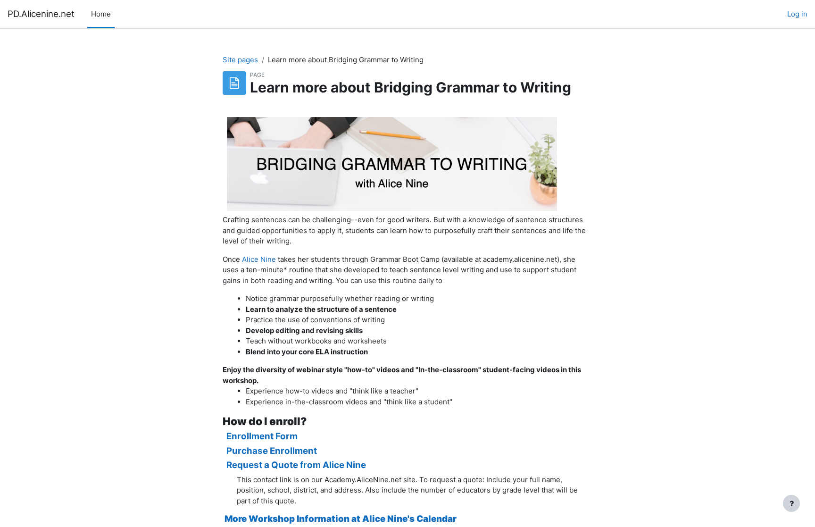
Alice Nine (259, 259)
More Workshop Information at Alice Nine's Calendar (341, 518)
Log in (797, 13)
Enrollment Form (262, 436)
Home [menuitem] (101, 13)
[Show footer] (791, 503)
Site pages (240, 59)
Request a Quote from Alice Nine (296, 465)
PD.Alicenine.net (41, 13)
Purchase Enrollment (270, 450)
